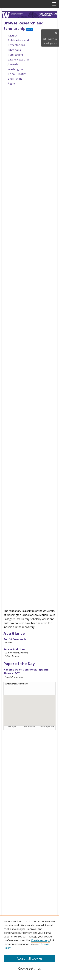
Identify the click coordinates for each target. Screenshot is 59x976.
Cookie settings (40, 940)
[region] (29, 946)
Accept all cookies (29, 958)
